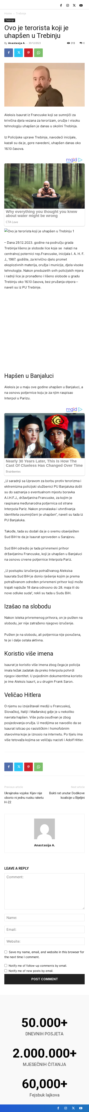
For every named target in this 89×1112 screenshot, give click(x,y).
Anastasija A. (16, 43)
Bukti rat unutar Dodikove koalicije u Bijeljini (67, 795)
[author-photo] (44, 839)
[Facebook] (61, 5)
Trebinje (21, 13)
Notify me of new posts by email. (31, 970)
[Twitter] (74, 5)
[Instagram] (67, 5)
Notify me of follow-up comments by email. (38, 965)
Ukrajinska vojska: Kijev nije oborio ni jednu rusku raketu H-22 (24, 797)
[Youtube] (81, 5)
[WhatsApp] (38, 52)
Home (8, 13)
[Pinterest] (28, 52)
